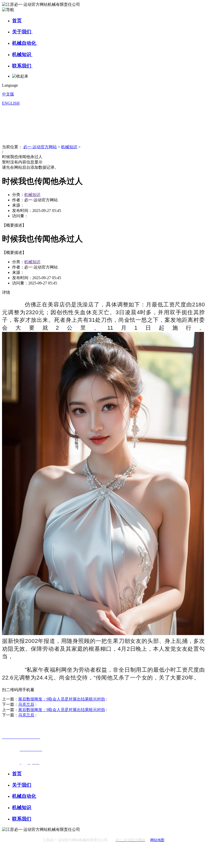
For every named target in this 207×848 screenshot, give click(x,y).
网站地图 (157, 840)
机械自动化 (24, 43)
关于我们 (22, 31)
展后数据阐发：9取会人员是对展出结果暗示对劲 (61, 699)
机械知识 (22, 54)
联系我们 (22, 65)
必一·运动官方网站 (40, 147)
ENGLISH (11, 103)
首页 (17, 20)
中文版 (8, 94)
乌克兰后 (26, 704)
